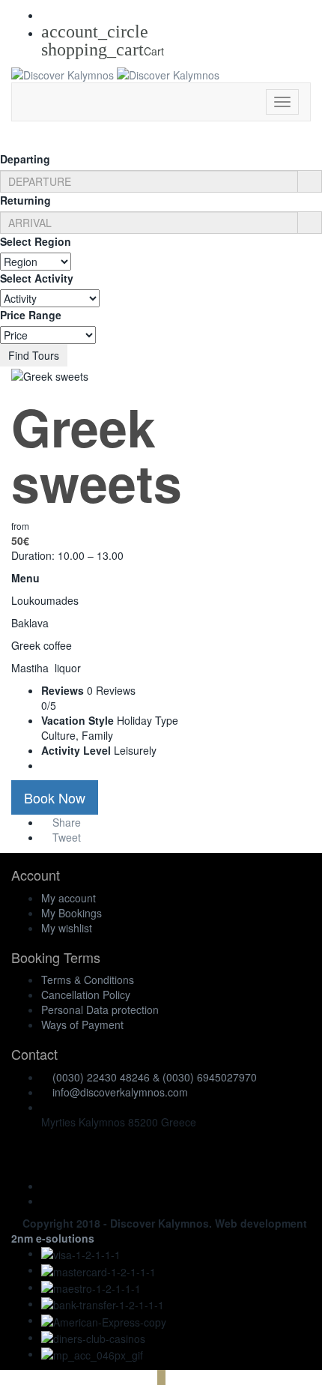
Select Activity (36, 278)
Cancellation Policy (85, 994)
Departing (25, 158)
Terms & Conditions (87, 979)
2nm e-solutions (52, 1238)
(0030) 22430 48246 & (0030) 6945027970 (154, 1076)
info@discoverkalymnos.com (120, 1091)
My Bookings (71, 912)
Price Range (30, 314)
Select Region (35, 241)
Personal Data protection (100, 1009)
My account (68, 897)
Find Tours (33, 355)
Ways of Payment (82, 1024)
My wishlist (66, 927)
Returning (25, 200)
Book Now (54, 797)
